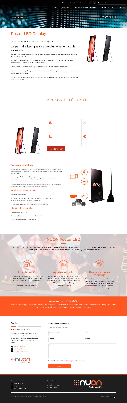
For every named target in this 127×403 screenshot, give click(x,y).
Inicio (14, 17)
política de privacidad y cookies (74, 361)
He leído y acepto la (67, 361)
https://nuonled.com (21, 351)
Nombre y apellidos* (55, 332)
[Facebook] (90, 2)
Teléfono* (52, 338)
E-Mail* (87, 332)
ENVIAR (59, 366)
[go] (99, 2)
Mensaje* (52, 345)
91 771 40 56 (72, 2)
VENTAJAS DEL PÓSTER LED (67, 100)
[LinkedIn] (94, 2)
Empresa (87, 338)
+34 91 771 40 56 (19, 347)
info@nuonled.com (82, 2)
